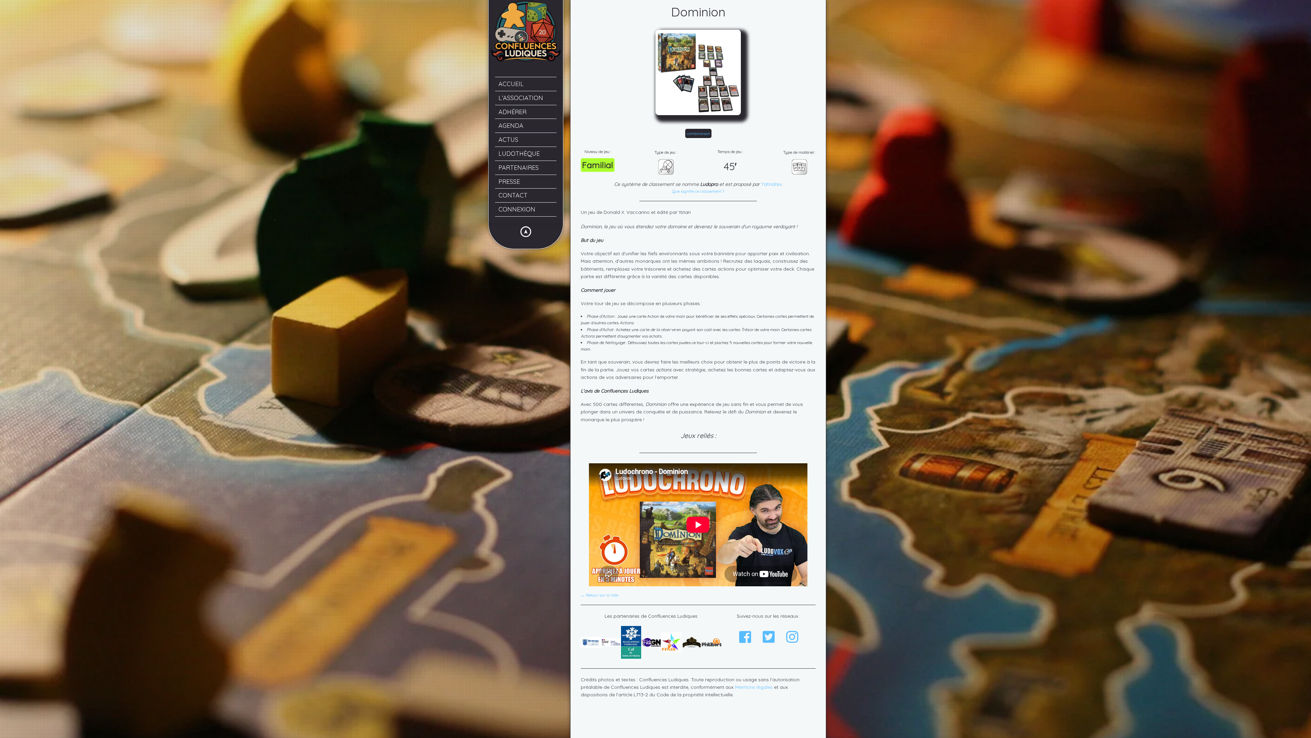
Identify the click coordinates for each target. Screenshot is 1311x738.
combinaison (698, 133)
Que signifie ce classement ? (698, 191)
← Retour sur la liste (599, 595)
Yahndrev (771, 184)
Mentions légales (754, 687)
